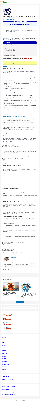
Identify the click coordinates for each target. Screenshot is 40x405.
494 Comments (5, 295)
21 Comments (5, 19)
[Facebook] (4, 266)
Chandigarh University (14, 24)
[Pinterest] (8, 266)
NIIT (7, 322)
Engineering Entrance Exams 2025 (8, 386)
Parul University (22, 24)
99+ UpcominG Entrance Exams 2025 (8, 394)
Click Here (5, 66)
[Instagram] (11, 266)
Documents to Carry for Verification (9, 55)
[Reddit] (10, 266)
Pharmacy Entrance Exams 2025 (8, 391)
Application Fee (6, 48)
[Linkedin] (7, 266)
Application (8, 39)
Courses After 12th (5, 376)
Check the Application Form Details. (15, 63)
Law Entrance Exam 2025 (6, 389)
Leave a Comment (23, 297)
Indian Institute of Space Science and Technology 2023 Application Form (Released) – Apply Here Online (28, 295)
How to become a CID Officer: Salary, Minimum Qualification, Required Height (9, 293)
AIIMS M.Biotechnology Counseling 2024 (10, 54)
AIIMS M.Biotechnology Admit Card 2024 (10, 51)
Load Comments (20, 301)
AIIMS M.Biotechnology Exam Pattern (9, 50)
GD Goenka (28, 24)
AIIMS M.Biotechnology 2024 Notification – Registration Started (13, 44)
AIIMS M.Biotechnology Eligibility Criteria (10, 49)
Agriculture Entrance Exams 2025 (8, 392)
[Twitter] (5, 266)
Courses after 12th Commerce (7, 379)
